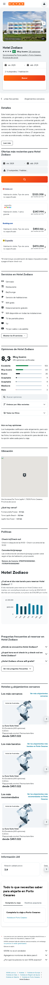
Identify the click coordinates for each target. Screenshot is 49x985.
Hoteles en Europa (33, 972)
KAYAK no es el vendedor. (15, 950)
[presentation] (11, 584)
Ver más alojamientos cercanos (39, 694)
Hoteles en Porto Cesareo (17, 917)
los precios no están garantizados (15, 943)
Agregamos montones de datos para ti (20, 955)
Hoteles (21, 972)
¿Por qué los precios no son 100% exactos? (23, 959)
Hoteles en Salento (12, 977)
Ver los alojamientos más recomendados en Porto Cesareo (37, 796)
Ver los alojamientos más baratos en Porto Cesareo (37, 745)
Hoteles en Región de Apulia (30, 975)
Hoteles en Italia (11, 975)
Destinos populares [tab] (33, 903)
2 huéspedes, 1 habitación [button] (17, 71)
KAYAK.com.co (11, 972)
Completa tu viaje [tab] (13, 903)
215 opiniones (34, 51)
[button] (4, 4)
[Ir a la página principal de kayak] (16, 3)
